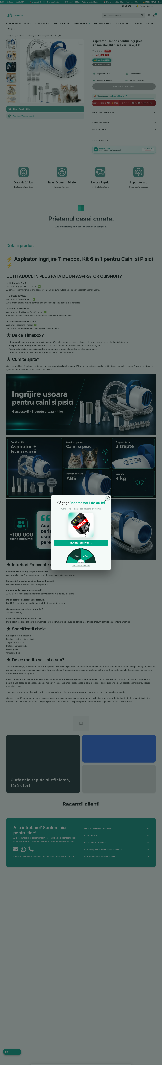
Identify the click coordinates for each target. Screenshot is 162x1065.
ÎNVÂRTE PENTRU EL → (81, 543)
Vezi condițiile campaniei (81, 566)
